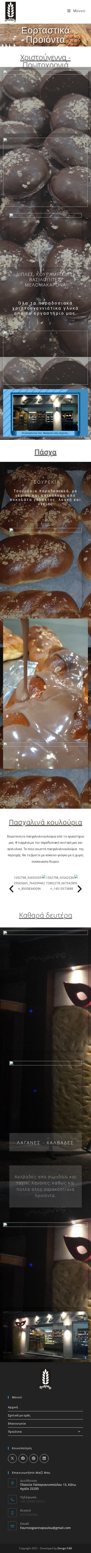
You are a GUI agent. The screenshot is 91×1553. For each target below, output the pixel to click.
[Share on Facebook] (23, 1458)
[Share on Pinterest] (33, 1458)
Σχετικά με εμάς (19, 1415)
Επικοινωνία (17, 1423)
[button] (11, 889)
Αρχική (13, 1407)
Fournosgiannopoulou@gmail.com (45, 1528)
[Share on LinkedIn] (44, 1458)
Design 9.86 (64, 1548)
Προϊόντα (15, 1432)
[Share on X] (12, 1458)
